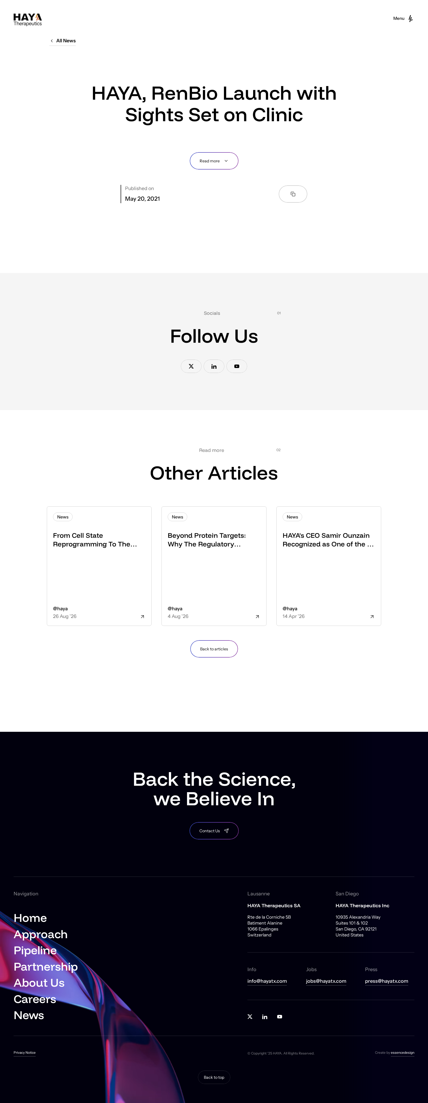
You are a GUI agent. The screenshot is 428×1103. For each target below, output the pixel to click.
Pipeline (35, 950)
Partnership (46, 966)
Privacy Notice (25, 1052)
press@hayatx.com (386, 981)
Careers (35, 998)
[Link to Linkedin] (214, 366)
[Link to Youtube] (236, 366)
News (29, 1014)
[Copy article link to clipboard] (293, 194)
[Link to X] (191, 366)
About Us (39, 982)
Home (30, 917)
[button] (403, 19)
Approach (41, 934)
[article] (99, 566)
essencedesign (402, 1052)
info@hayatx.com (267, 981)
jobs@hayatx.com (326, 981)
